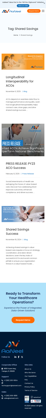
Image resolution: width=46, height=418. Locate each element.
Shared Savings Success (17, 231)
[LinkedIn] (15, 357)
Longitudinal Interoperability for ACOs (19, 81)
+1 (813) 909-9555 (10, 396)
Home (16, 35)
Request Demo (23, 320)
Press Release (28, 173)
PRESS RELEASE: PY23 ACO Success (20, 166)
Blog (25, 91)
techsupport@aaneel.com (11, 385)
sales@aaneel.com (11, 398)
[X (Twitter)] (22, 357)
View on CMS (23, 6)
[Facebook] (18, 357)
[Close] (44, 3)
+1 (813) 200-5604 (11, 380)
